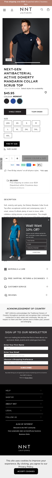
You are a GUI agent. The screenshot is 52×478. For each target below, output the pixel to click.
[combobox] (35, 247)
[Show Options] (45, 247)
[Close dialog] (49, 220)
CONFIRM (36, 252)
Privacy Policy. (26, 466)
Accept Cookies (26, 471)
